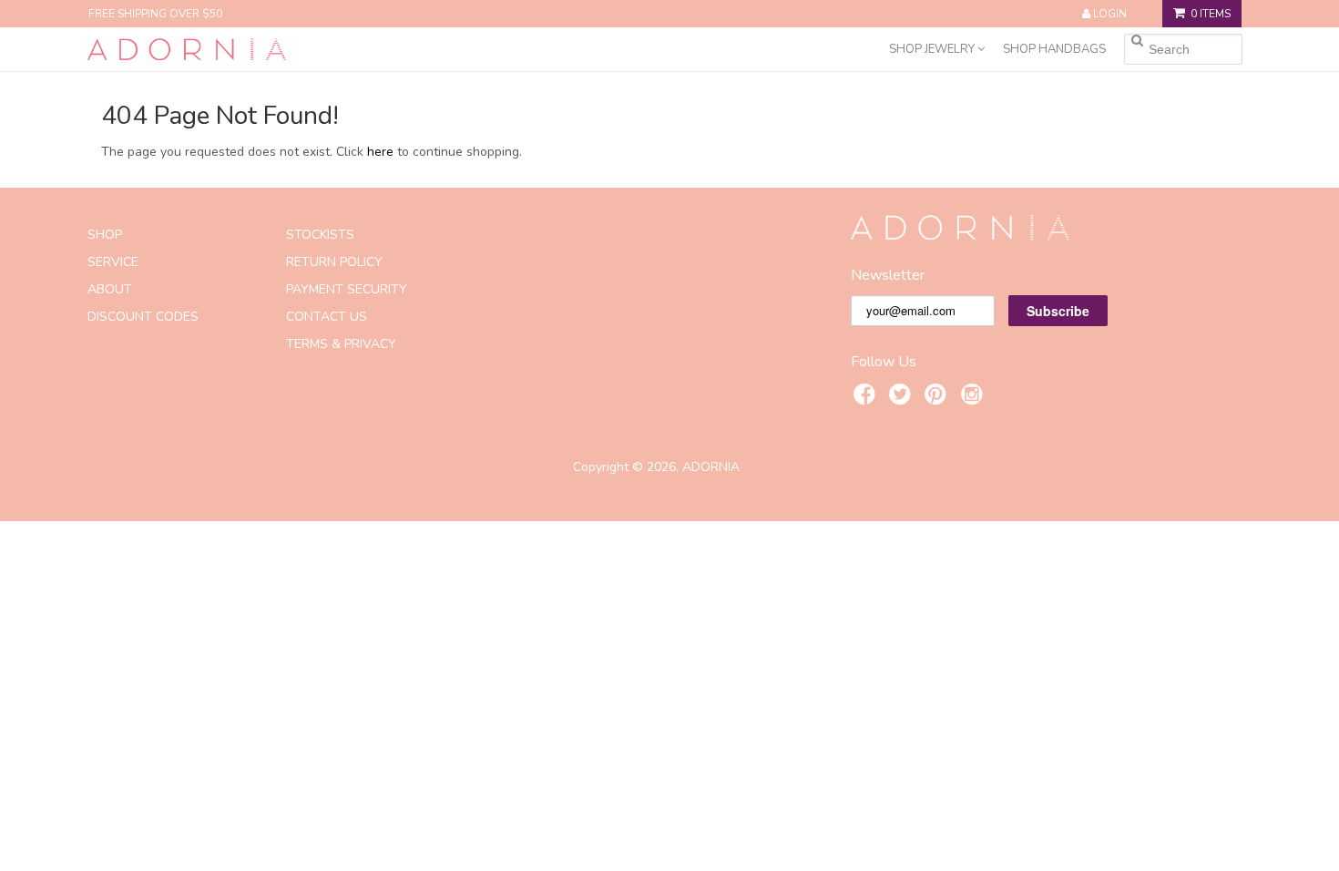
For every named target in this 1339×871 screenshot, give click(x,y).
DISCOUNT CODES (143, 316)
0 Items (1211, 13)
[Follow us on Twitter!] (902, 397)
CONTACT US (326, 316)
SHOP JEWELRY (933, 49)
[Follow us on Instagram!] (974, 397)
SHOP (104, 234)
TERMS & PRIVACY (341, 344)
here (380, 151)
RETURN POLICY (334, 262)
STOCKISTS (320, 234)
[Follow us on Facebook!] (867, 397)
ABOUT (109, 289)
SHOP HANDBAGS (1054, 49)
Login (1110, 13)
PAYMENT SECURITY (346, 289)
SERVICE (112, 262)
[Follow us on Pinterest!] (938, 397)
